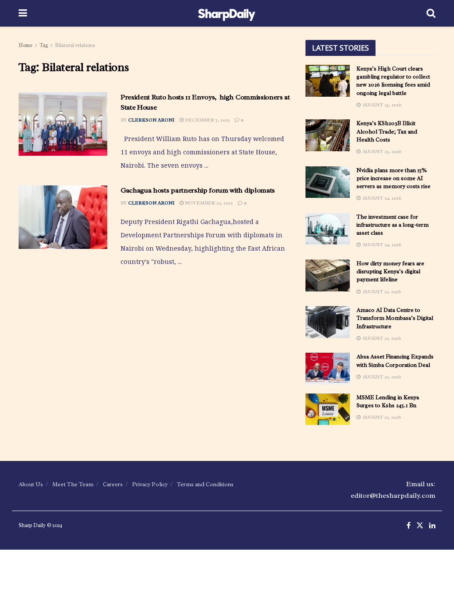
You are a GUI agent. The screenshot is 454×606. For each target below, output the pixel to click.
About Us (31, 484)
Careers (113, 484)
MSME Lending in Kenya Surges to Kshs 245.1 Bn (387, 401)
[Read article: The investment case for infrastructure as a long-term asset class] (327, 229)
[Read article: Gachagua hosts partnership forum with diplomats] (63, 217)
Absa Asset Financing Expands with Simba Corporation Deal (395, 360)
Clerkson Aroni (151, 120)
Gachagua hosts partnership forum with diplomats (198, 190)
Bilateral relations (75, 45)
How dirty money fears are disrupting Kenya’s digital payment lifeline (390, 271)
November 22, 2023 (208, 203)
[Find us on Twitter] (419, 526)
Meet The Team (73, 484)
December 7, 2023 (207, 120)
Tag (43, 45)
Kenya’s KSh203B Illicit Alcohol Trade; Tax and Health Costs (386, 131)
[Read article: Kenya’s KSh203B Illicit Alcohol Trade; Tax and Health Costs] (327, 135)
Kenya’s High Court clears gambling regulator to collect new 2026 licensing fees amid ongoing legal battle (393, 81)
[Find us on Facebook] (409, 526)
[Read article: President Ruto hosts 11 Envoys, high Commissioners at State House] (63, 124)
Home (25, 45)
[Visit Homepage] (227, 13)
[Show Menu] (23, 13)
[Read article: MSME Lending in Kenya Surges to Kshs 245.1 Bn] (327, 409)
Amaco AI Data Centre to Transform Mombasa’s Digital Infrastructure (394, 318)
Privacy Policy (150, 484)
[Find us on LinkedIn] (432, 526)
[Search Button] (431, 13)
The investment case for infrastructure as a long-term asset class (392, 224)
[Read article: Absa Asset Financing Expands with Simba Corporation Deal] (327, 369)
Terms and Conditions (205, 484)
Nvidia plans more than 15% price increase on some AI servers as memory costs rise (393, 178)
